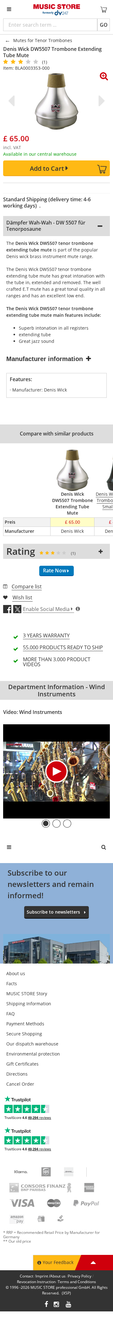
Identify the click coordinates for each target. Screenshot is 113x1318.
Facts (11, 983)
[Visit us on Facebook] (46, 1305)
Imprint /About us (50, 1276)
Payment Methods (25, 1024)
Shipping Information (28, 1004)
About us (15, 973)
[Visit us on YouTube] (68, 1305)
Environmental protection (33, 1054)
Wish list (22, 597)
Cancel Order (20, 1084)
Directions (17, 1074)
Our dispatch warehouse (32, 1044)
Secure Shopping (24, 1034)
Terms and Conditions (77, 1281)
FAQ (10, 1014)
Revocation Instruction (36, 1281)
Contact (26, 1276)
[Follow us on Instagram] (56, 1305)
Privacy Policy (79, 1276)
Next (100, 101)
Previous (12, 101)
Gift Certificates (22, 1064)
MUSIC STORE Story (26, 994)
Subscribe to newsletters (53, 912)
